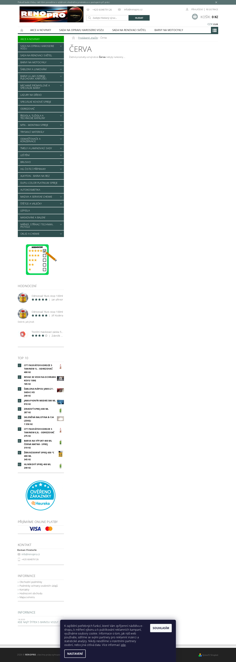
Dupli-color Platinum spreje (39, 182)
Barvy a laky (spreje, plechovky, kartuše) (33, 77)
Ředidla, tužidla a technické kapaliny (32, 117)
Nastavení (75, 654)
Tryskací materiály (32, 132)
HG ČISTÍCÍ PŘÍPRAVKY (33, 169)
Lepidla (25, 210)
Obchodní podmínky (31, 582)
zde (123, 645)
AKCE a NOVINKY (40, 30)
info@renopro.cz (31, 554)
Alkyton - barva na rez (35, 175)
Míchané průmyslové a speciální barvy (35, 87)
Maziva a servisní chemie (36, 196)
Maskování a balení (32, 217)
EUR (215, 24)
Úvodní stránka (22, 30)
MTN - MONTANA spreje (34, 125)
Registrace (212, 9)
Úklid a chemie (29, 233)
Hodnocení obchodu (31, 593)
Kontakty (24, 589)
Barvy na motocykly (168, 30)
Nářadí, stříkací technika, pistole (36, 225)
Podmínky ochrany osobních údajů (39, 585)
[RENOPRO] (51, 14)
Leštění (25, 155)
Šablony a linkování (33, 69)
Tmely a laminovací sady (36, 148)
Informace (27, 612)
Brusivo (25, 162)
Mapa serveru (27, 597)
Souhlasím (161, 628)
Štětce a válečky (31, 203)
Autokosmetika (30, 189)
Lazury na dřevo (31, 94)
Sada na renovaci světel (129, 30)
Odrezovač (27, 108)
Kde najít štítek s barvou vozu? (38, 622)
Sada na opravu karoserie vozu (81, 30)
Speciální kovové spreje (35, 101)
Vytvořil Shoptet (210, 655)
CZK (210, 24)
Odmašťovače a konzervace (30, 140)
